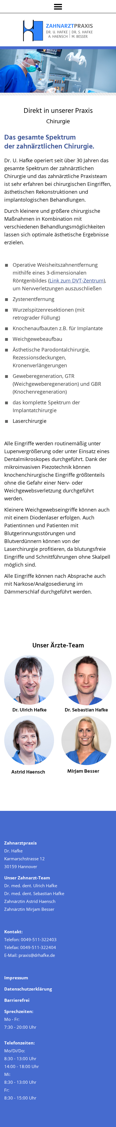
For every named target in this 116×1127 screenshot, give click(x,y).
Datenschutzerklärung (28, 989)
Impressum (16, 977)
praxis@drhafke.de (37, 955)
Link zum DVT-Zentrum (77, 280)
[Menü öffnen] (58, 6)
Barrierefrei (17, 1000)
